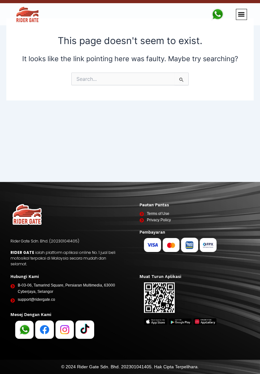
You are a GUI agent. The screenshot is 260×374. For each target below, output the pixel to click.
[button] (241, 14)
